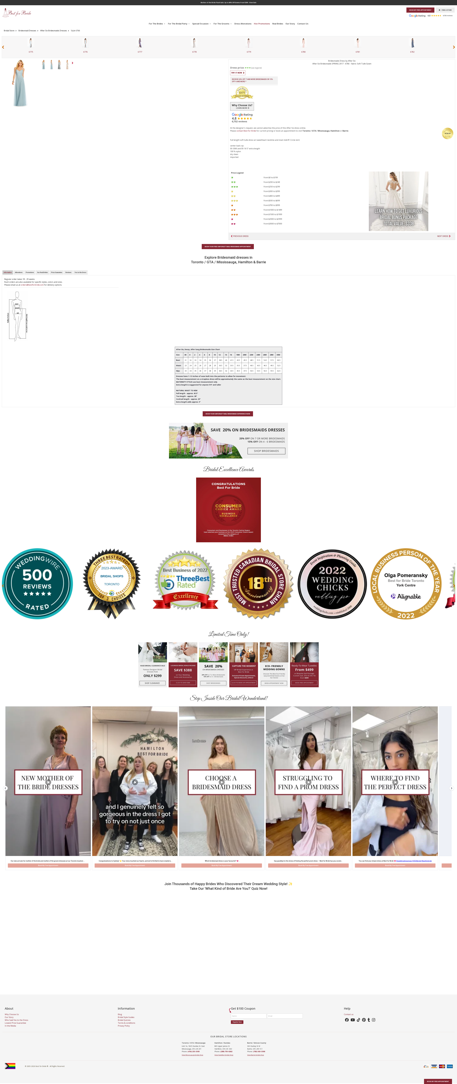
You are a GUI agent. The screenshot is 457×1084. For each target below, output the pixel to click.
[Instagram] (373, 1025)
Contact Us (302, 23)
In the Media (10, 1030)
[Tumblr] (369, 1025)
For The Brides (156, 23)
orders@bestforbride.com (32, 285)
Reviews (68, 272)
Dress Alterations (242, 23)
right (73, 63)
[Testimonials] (432, 15)
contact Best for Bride (246, 131)
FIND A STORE (446, 10)
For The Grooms (222, 23)
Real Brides (277, 23)
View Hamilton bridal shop (223, 1060)
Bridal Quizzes (124, 1025)
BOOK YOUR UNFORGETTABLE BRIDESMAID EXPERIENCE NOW (228, 414)
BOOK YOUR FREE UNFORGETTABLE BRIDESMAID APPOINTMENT (228, 247)
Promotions (30, 272)
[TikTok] (358, 1025)
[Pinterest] (364, 1025)
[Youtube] (353, 1025)
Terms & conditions (126, 1028)
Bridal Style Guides (126, 1022)
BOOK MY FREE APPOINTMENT (420, 10)
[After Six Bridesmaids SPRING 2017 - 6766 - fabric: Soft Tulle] (43, 64)
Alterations (18, 272)
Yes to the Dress (80, 272)
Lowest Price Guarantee (15, 1028)
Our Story (290, 23)
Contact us (348, 1019)
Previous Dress (240, 236)
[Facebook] (347, 1025)
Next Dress (442, 236)
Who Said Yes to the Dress (16, 1025)
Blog (120, 1019)
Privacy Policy (124, 1030)
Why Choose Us (12, 1019)
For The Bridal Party (178, 23)
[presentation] (3, 47)
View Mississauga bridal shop (192, 1060)
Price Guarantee (56, 272)
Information (8, 272)
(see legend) (256, 68)
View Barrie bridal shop (255, 1060)
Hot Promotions (262, 23)
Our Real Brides (42, 272)
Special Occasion (200, 23)
